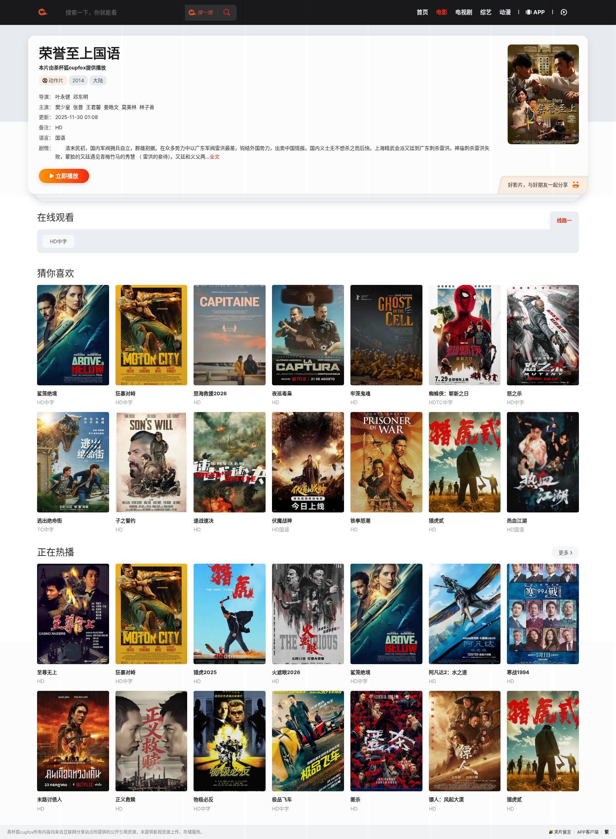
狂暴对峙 (125, 393)
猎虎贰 (436, 520)
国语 (60, 138)
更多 (564, 552)
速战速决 (204, 520)
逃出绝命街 (49, 520)
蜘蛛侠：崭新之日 (449, 393)
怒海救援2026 (210, 393)
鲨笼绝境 (47, 393)
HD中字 (58, 241)
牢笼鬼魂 (360, 393)
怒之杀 (514, 393)
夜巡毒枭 (282, 393)
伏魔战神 (282, 520)
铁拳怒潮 (360, 520)
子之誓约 (125, 520)
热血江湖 (517, 520)
